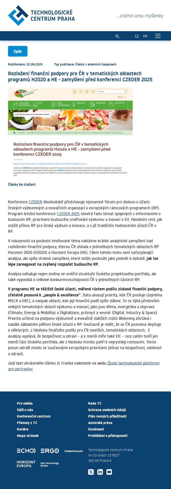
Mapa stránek (28, 435)
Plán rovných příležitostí (107, 416)
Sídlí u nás (25, 409)
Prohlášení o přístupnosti (107, 435)
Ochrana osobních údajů (107, 409)
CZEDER (35, 201)
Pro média (25, 403)
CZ (137, 36)
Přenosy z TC (27, 422)
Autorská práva (100, 422)
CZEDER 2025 (68, 213)
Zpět (18, 51)
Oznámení (96, 429)
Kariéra (22, 429)
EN (145, 36)
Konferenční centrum (33, 416)
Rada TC (95, 403)
